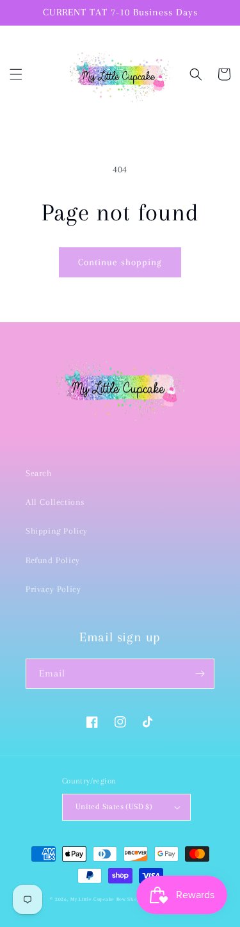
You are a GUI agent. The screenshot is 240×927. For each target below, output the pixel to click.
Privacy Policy (53, 589)
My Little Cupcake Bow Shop (105, 899)
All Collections (55, 502)
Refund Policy (53, 560)
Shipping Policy (57, 531)
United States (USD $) (114, 806)
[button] (16, 74)
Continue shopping (120, 262)
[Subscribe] (200, 674)
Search (39, 473)
